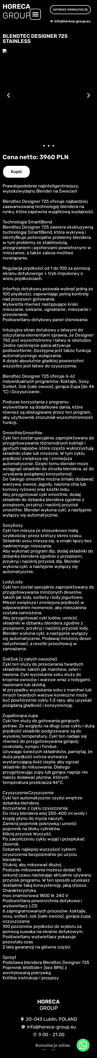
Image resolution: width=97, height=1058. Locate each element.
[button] (35, 14)
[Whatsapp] (83, 1045)
